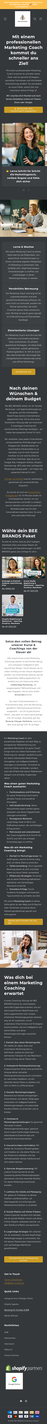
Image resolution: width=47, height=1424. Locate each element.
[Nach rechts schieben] (28, 190)
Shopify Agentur (11, 1304)
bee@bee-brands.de (14, 1283)
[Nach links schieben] (18, 190)
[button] (5, 19)
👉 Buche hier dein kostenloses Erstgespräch (23, 109)
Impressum (9, 1344)
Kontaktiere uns (23, 371)
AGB (6, 1332)
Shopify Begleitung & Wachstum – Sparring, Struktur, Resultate (12, 621)
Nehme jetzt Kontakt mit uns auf (22, 921)
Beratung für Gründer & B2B (16, 1310)
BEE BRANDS (19, 1421)
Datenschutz (10, 1338)
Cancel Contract (11, 1355)
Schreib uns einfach (13, 479)
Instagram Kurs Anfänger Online (18, 1298)
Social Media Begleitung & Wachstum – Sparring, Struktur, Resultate (34, 584)
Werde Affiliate (11, 1316)
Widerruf (8, 1349)
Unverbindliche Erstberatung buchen (23, 1259)
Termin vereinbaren (13, 1280)
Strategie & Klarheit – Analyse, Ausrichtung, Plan (12, 583)
